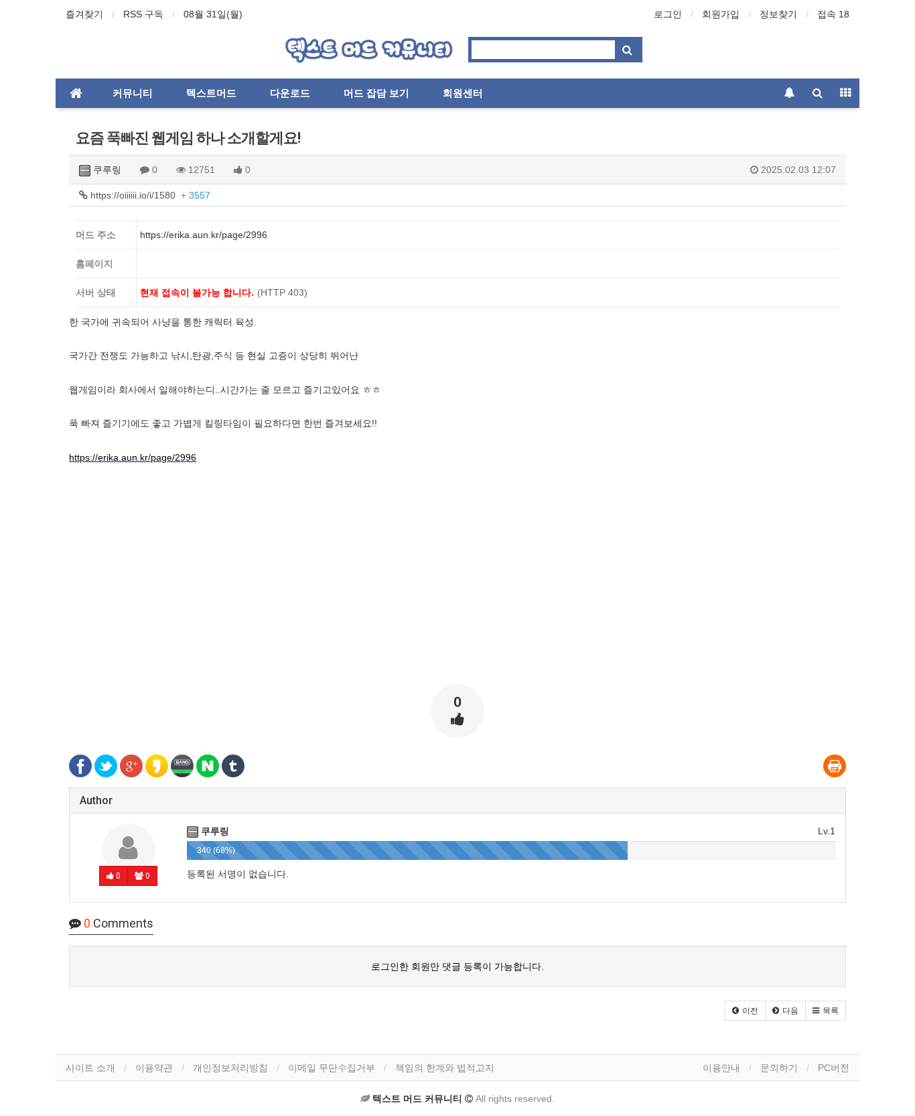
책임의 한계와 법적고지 (444, 1067)
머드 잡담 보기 (376, 93)
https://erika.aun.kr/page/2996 (132, 457)
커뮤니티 (133, 93)
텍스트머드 (211, 93)
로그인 (668, 14)
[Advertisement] (457, 580)
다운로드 (290, 93)
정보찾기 (778, 14)
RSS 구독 (143, 14)
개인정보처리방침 (230, 1067)
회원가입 (721, 14)
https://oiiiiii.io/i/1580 (149, 195)
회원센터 (463, 93)
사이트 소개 (90, 1067)
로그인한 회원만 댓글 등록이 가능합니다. (457, 966)
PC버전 (833, 1067)
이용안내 (721, 1067)
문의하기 (779, 1067)
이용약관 (154, 1067)
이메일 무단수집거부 (331, 1067)
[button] (745, 1011)
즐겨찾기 (84, 14)
